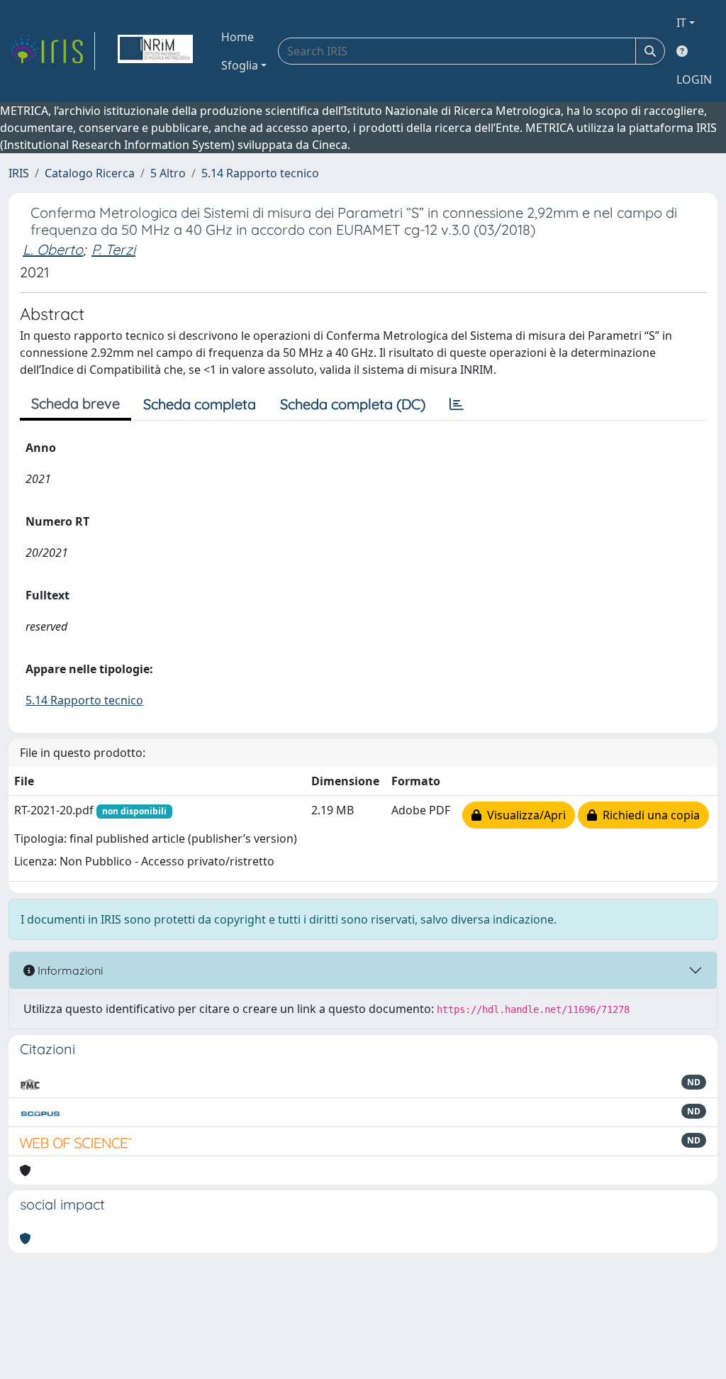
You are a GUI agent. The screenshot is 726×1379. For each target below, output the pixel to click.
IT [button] (681, 23)
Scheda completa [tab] (199, 404)
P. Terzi (113, 249)
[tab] (456, 404)
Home (237, 37)
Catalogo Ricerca (90, 173)
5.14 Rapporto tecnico (260, 173)
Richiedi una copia (648, 815)
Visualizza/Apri (523, 815)
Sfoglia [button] (239, 65)
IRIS (19, 173)
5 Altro (168, 173)
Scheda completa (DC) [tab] (352, 404)
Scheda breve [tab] (75, 403)
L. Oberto (53, 249)
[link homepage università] (155, 51)
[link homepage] (52, 51)
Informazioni (69, 970)
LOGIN (694, 79)
